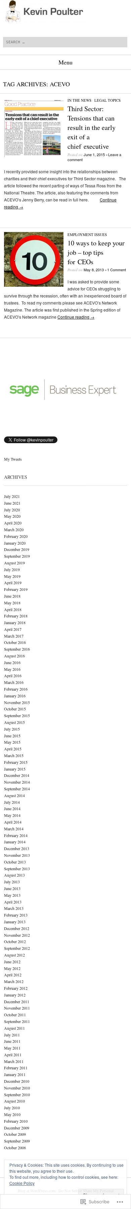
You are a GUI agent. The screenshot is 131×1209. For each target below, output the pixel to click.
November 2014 (17, 782)
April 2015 (12, 748)
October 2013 (15, 862)
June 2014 (12, 808)
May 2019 (12, 576)
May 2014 (12, 815)
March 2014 (14, 828)
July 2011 (12, 1034)
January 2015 (15, 769)
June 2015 (12, 735)
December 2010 (16, 1081)
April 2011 (12, 1054)
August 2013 (14, 875)
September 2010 (17, 1094)
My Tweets (13, 459)
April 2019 (12, 582)
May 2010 (12, 1114)
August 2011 (14, 1028)
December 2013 (16, 848)
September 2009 (17, 1141)
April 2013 (12, 901)
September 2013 (17, 868)
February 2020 (16, 536)
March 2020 (14, 529)
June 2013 (12, 888)
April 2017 (12, 629)
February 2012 (16, 988)
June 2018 (12, 596)
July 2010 (12, 1107)
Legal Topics (107, 100)
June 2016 (12, 662)
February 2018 (16, 615)
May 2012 (12, 968)
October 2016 (15, 642)
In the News (79, 100)
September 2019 (17, 556)
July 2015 (12, 729)
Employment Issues (87, 234)
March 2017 (14, 636)
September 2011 (17, 1021)
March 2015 (14, 755)
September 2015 (17, 715)
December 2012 (16, 928)
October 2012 (15, 941)
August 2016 (14, 655)
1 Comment (116, 269)
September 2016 (17, 649)
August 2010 (14, 1101)
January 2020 (15, 543)
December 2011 (16, 1001)
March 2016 (14, 682)
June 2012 (12, 961)
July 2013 (12, 881)
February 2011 (16, 1067)
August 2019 (14, 562)
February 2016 (16, 689)
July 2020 (12, 509)
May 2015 (12, 742)
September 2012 (17, 948)
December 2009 (16, 1127)
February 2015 (16, 762)
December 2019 (16, 549)
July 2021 (12, 496)
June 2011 (12, 1041)
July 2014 (12, 802)
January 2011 (15, 1074)
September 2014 (17, 788)
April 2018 (12, 609)
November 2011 (17, 1008)
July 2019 (12, 569)
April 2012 (12, 974)
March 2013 (14, 908)
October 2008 (15, 1147)
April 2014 (12, 822)
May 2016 (12, 669)
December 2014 (16, 775)
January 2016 (15, 695)
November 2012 (17, 935)
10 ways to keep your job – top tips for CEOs (96, 252)
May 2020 (12, 516)
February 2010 (16, 1121)
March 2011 (14, 1061)
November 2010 (17, 1087)
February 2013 (16, 915)
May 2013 (12, 895)
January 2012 (15, 994)
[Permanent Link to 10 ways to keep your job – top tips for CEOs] (33, 285)
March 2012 (14, 981)
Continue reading (75, 317)
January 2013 (15, 921)
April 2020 (12, 522)
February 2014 (16, 835)
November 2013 (17, 855)
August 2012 (14, 955)
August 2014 (14, 795)
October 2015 (15, 708)
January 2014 (15, 841)
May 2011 (12, 1048)
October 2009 (15, 1134)
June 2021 (12, 503)
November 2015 (17, 702)
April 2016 (12, 675)
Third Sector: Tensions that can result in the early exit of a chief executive (92, 127)
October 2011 (15, 1014)
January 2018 (15, 622)
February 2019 (16, 589)
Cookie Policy (22, 1183)
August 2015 (14, 722)
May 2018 (12, 602)
